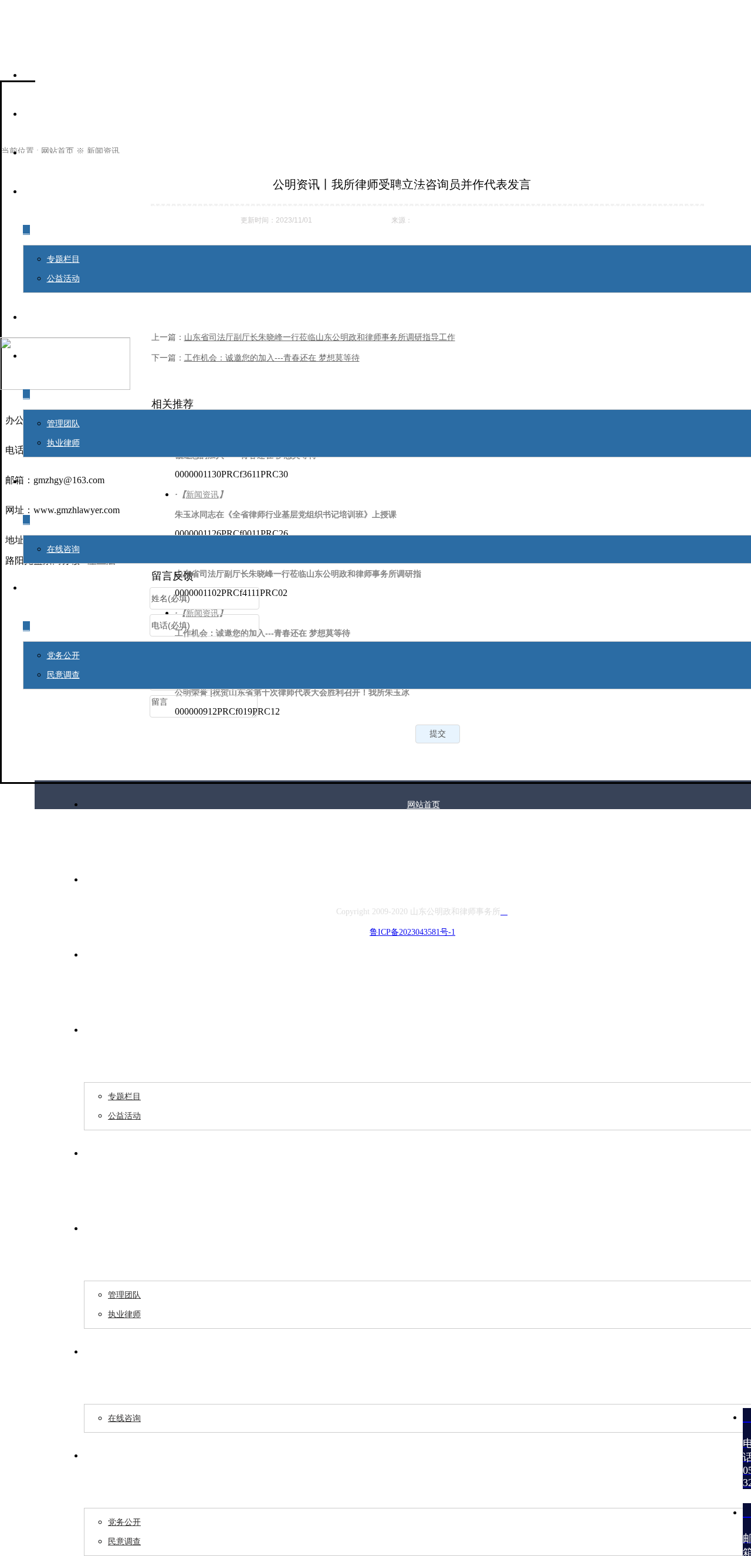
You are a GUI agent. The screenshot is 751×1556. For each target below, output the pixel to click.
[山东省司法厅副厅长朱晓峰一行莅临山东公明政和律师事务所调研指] (440, 572)
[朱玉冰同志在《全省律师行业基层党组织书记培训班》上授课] (440, 513)
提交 (437, 733)
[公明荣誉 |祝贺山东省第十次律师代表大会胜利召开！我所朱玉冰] (440, 691)
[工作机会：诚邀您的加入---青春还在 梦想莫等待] (440, 632)
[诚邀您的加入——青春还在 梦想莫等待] (440, 454)
